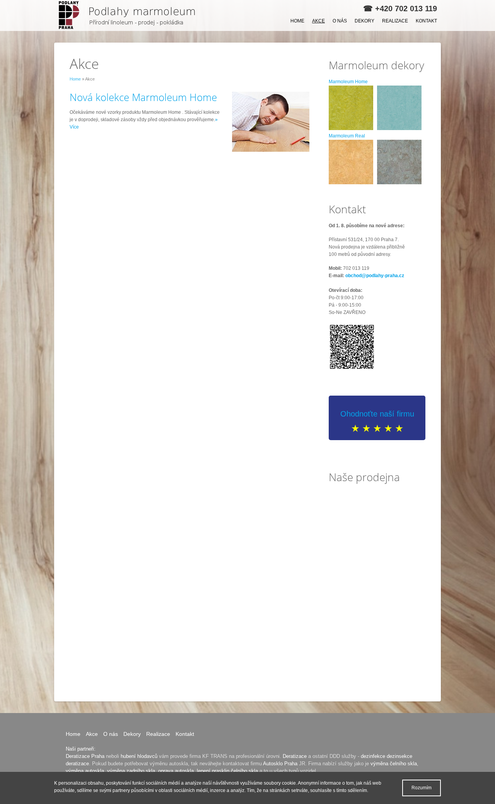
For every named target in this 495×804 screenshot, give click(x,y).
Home (297, 21)
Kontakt (426, 21)
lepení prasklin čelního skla (227, 771)
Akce (318, 21)
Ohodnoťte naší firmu (377, 414)
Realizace (395, 21)
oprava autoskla (176, 771)
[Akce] (129, 15)
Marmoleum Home (348, 81)
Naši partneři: (81, 749)
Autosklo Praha (280, 763)
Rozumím (421, 787)
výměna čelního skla (393, 763)
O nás (340, 21)
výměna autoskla (85, 771)
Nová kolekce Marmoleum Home (143, 97)
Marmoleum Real (347, 136)
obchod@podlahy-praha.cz (374, 275)
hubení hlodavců (139, 756)
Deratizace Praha (85, 756)
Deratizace (295, 756)
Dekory (364, 21)
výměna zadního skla (131, 771)
